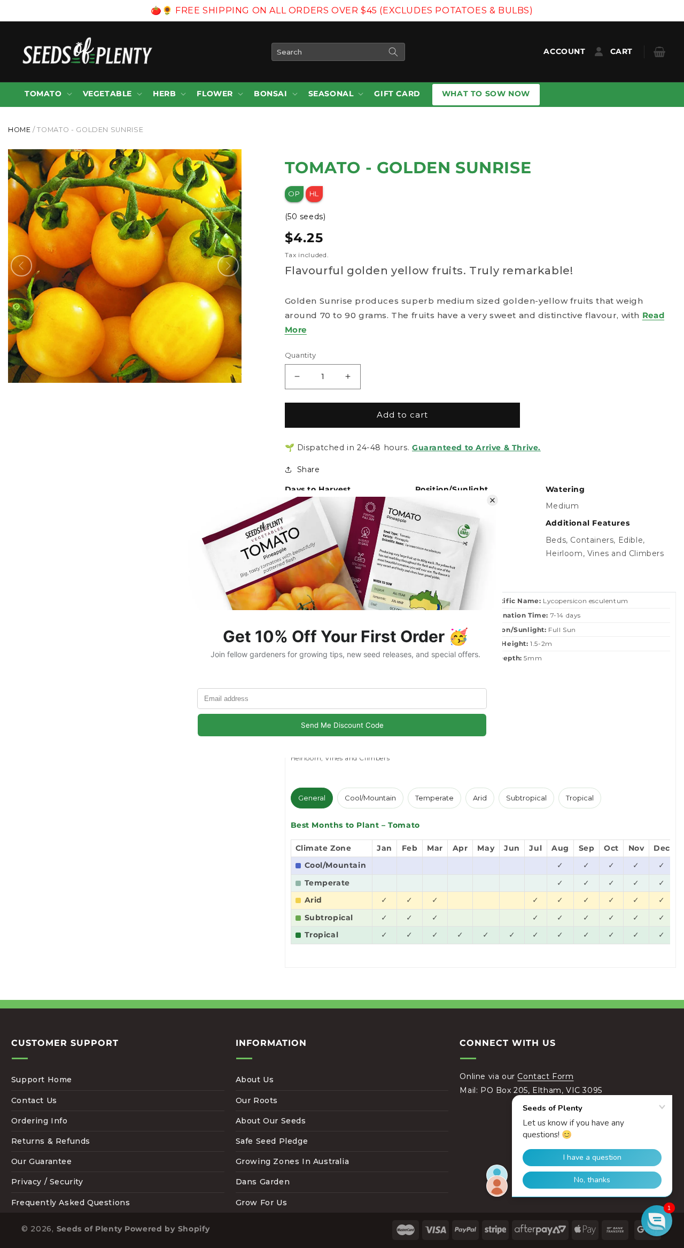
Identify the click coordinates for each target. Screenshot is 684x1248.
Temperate (434, 798)
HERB (164, 93)
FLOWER (215, 93)
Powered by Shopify (167, 1229)
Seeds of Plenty (90, 1229)
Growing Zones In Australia (292, 1161)
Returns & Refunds (50, 1141)
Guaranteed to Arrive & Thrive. (476, 447)
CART (629, 51)
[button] (47, 94)
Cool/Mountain (370, 798)
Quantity (300, 355)
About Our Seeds (271, 1121)
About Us (255, 1079)
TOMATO (43, 93)
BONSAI (270, 93)
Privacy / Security (47, 1182)
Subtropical (526, 798)
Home (19, 130)
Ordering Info (39, 1121)
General (311, 798)
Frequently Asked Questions (70, 1202)
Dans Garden (263, 1182)
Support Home (41, 1079)
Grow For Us (261, 1202)
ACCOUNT (566, 51)
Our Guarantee (41, 1161)
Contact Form (545, 1076)
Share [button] (308, 469)
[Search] (393, 52)
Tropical (580, 798)
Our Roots (257, 1100)
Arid (480, 798)
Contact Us (34, 1100)
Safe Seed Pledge (272, 1141)
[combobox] (338, 52)
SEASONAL (331, 93)
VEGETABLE (107, 93)
